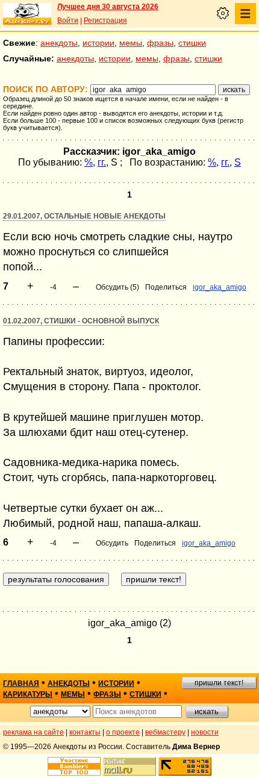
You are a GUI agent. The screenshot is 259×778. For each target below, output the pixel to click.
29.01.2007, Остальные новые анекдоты (84, 216)
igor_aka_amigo (219, 287)
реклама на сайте (33, 732)
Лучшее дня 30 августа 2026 (107, 6)
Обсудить (112, 543)
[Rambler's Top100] (74, 766)
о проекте (123, 732)
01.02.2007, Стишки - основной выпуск (81, 321)
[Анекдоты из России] (27, 14)
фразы (160, 43)
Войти (67, 20)
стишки (192, 43)
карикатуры (27, 694)
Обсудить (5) (117, 287)
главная (21, 683)
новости (205, 732)
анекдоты (59, 43)
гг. (102, 162)
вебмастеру (165, 732)
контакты (85, 732)
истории (98, 43)
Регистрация (105, 20)
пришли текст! (219, 683)
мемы (130, 43)
